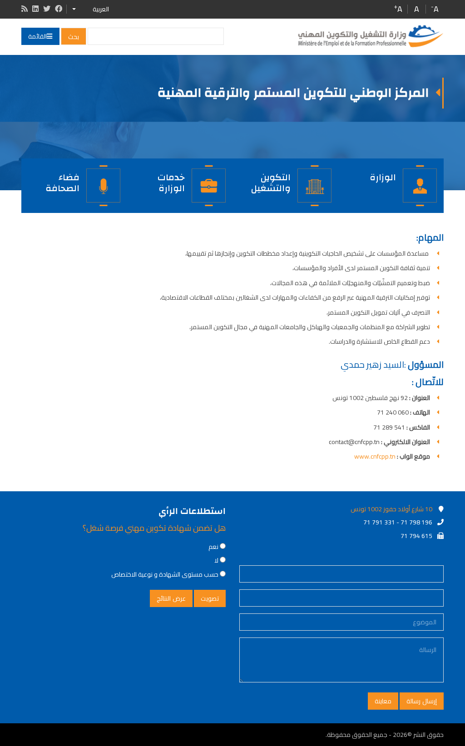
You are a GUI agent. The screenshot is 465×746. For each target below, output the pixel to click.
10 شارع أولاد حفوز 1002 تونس (391, 509)
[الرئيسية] (370, 36)
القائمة (37, 36)
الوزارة (383, 177)
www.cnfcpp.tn (375, 456)
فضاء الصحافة (62, 182)
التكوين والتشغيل (271, 182)
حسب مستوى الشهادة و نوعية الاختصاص (164, 574)
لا (216, 560)
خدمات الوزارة (171, 182)
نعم (213, 547)
